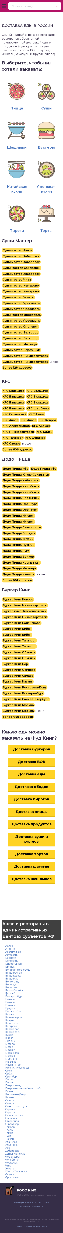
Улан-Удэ (11, 1141)
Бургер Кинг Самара (18, 675)
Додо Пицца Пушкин (18, 545)
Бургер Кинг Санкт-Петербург (26, 699)
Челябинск (12, 1159)
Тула (8, 1135)
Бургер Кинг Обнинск (19, 652)
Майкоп (10, 1049)
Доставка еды (31, 774)
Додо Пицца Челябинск (21, 486)
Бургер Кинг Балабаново (22, 623)
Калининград (13, 1017)
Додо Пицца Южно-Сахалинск (26, 474)
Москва (10, 1055)
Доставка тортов (31, 854)
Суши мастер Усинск (18, 297)
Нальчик (10, 1061)
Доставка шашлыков (32, 879)
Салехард (11, 1100)
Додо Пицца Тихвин (18, 539)
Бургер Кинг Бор (15, 664)
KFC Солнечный (14, 414)
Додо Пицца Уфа (15, 468)
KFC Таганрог (13, 437)
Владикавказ (13, 975)
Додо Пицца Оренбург (20, 504)
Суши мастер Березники (21, 350)
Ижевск (10, 1005)
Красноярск (12, 1032)
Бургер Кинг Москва (18, 705)
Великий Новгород (17, 969)
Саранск (10, 1109)
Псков (9, 1091)
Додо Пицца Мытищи (19, 568)
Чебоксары (12, 1156)
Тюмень (10, 1138)
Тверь (9, 1130)
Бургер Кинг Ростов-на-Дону (25, 687)
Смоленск (11, 1118)
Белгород (11, 960)
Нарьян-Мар (13, 1064)
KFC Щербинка (38, 408)
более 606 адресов (18, 449)
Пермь (9, 1082)
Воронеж (11, 987)
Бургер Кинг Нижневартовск (25, 605)
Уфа (7, 1147)
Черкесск (11, 1162)
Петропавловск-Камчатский (23, 1088)
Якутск (9, 1174)
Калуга (9, 1020)
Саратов (10, 1112)
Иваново (10, 999)
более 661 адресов (17, 580)
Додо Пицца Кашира (18, 574)
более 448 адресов (18, 716)
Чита (8, 1165)
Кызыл (9, 1038)
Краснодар (12, 1029)
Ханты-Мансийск (15, 1153)
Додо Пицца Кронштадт (21, 562)
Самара (10, 1103)
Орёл (8, 1073)
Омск (8, 1070)
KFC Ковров (48, 420)
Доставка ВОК (31, 762)
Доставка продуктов (32, 824)
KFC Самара (11, 443)
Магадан (10, 1043)
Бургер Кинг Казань (18, 681)
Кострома (11, 1026)
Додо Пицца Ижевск (18, 515)
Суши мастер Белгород (20, 332)
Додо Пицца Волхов (18, 556)
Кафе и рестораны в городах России (31, 1202)
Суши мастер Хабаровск (21, 256)
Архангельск (13, 951)
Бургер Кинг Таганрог (19, 640)
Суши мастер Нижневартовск (25, 356)
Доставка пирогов (31, 799)
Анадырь (10, 949)
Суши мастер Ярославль (21, 303)
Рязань (9, 1097)
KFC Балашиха (13, 390)
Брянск (10, 966)
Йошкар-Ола (13, 1011)
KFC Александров (16, 426)
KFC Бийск (44, 432)
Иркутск (10, 1008)
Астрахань (11, 954)
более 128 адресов (17, 367)
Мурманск (11, 1058)
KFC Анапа (36, 414)
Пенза (9, 1079)
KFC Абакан (41, 426)
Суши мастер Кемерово (21, 285)
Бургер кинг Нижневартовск (25, 611)
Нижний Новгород (17, 1067)
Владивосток (13, 972)
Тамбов (10, 1127)
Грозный (10, 993)
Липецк (10, 1041)
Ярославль (12, 1177)
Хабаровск (12, 1150)
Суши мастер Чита (17, 279)
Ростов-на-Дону (15, 1094)
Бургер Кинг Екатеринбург (23, 693)
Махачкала (12, 1052)
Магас (9, 1046)
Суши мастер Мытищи (20, 344)
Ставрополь (12, 1121)
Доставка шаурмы (31, 866)
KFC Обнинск (35, 437)
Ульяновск (11, 1144)
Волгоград (12, 981)
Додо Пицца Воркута (19, 533)
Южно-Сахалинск (16, 1171)
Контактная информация (31, 1206)
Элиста (9, 1168)
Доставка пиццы (32, 812)
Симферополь (14, 1115)
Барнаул (10, 957)
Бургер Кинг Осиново (19, 669)
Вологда (10, 984)
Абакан (10, 946)
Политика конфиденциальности (31, 1226)
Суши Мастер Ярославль (22, 315)
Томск (9, 1133)
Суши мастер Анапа (17, 250)
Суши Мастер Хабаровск (21, 268)
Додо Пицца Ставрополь (22, 527)
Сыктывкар (12, 1124)
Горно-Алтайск (14, 990)
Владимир (11, 978)
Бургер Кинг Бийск (17, 628)
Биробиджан (13, 963)
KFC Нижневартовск (18, 432)
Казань (9, 1014)
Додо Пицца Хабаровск (21, 480)
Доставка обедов (31, 787)
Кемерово (11, 1023)
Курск (9, 1035)
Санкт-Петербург (16, 1106)
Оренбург (11, 1076)
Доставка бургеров (31, 749)
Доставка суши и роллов (31, 839)
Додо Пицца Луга (16, 551)
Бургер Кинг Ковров (18, 599)
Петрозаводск (14, 1085)
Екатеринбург (14, 996)
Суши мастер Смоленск (20, 326)
